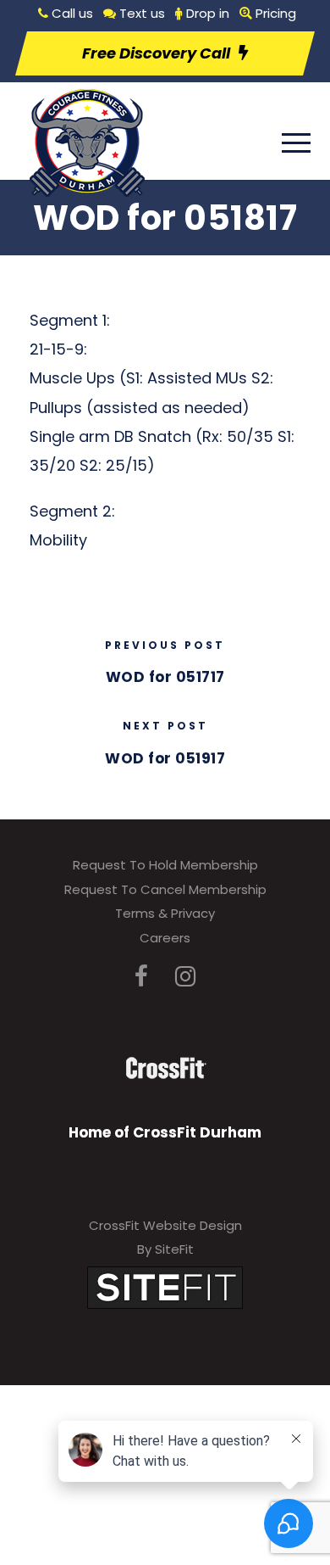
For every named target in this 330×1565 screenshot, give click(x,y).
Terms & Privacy (165, 913)
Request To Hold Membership (165, 865)
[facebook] (141, 976)
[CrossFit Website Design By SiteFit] (165, 1286)
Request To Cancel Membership (165, 889)
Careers (165, 938)
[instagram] (185, 976)
